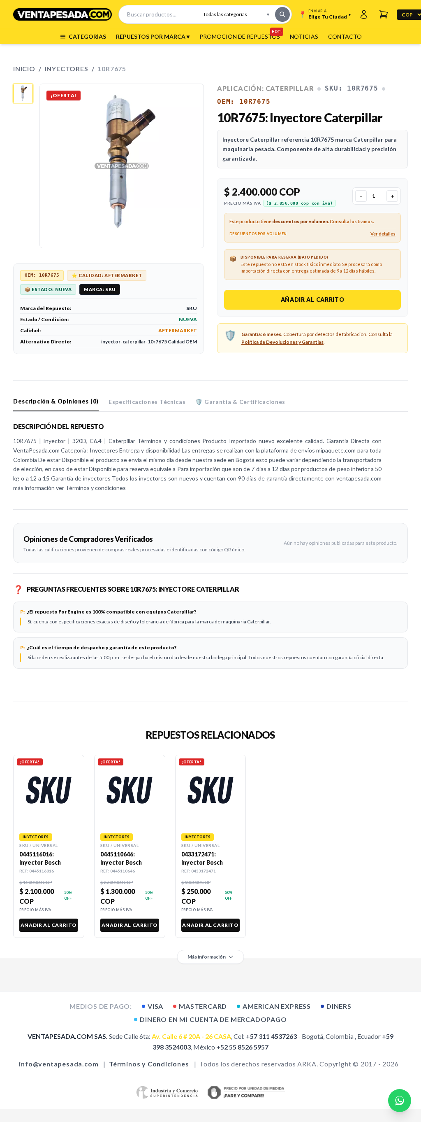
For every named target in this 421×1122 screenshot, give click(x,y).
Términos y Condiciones (149, 1064)
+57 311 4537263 (271, 1036)
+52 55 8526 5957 (242, 1047)
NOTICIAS (304, 36)
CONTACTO (345, 36)
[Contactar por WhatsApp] (399, 1100)
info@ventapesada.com (58, 1064)
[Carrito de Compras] (383, 14)
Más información (206, 957)
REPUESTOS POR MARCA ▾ (153, 36)
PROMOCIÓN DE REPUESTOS (239, 36)
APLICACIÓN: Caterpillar (265, 88)
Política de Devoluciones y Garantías (282, 342)
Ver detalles (383, 233)
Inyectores (66, 68)
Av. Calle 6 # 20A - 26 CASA (191, 1036)
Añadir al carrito (313, 299)
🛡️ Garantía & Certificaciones (240, 401)
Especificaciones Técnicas (147, 401)
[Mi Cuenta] (363, 14)
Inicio (24, 68)
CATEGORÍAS (87, 36)
